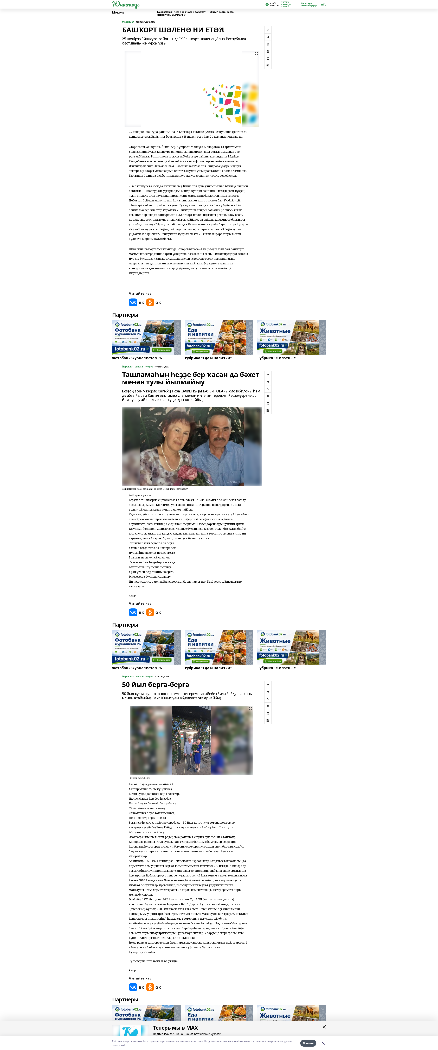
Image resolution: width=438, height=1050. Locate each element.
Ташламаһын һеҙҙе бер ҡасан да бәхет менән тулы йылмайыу (181, 13)
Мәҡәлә (118, 12)
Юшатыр (125, 4)
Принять (308, 1043)
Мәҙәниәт (128, 22)
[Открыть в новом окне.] (136, 302)
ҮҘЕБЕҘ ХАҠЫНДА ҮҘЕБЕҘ (286, 4)
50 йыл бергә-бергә (222, 12)
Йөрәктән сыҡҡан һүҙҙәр (309, 4)
